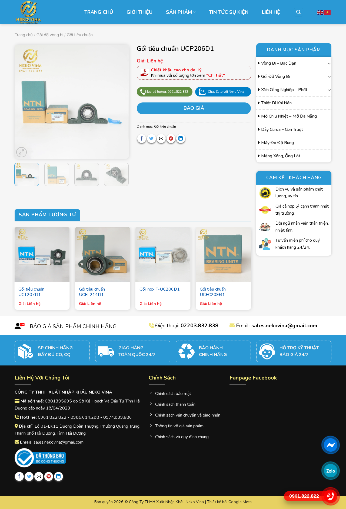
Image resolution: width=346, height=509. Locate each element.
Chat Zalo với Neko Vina (226, 91)
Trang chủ (98, 12)
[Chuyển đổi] (329, 63)
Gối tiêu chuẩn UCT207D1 (31, 292)
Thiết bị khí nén (276, 103)
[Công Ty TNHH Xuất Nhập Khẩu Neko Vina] (42, 12)
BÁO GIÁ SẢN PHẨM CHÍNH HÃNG (73, 326)
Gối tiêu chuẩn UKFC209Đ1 (213, 292)
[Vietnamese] (327, 12)
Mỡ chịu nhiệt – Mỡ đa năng (289, 116)
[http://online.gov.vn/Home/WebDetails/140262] (40, 458)
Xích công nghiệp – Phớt (284, 90)
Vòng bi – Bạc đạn (278, 63)
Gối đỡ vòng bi (49, 35)
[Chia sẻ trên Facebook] (141, 138)
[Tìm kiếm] (298, 12)
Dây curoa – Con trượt (282, 129)
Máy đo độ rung (277, 143)
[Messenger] (330, 445)
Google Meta (240, 501)
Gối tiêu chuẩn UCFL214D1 (92, 292)
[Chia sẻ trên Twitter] (151, 138)
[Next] (119, 101)
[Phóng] (21, 152)
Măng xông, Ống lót (280, 156)
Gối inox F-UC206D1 (159, 289)
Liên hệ (271, 12)
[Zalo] (330, 470)
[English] (320, 12)
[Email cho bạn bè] (161, 138)
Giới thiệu (139, 12)
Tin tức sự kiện (228, 12)
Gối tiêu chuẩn (80, 35)
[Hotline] (330, 496)
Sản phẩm (179, 12)
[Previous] (23, 101)
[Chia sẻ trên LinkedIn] (180, 138)
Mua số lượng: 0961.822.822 (166, 91)
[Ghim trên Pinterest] (171, 138)
